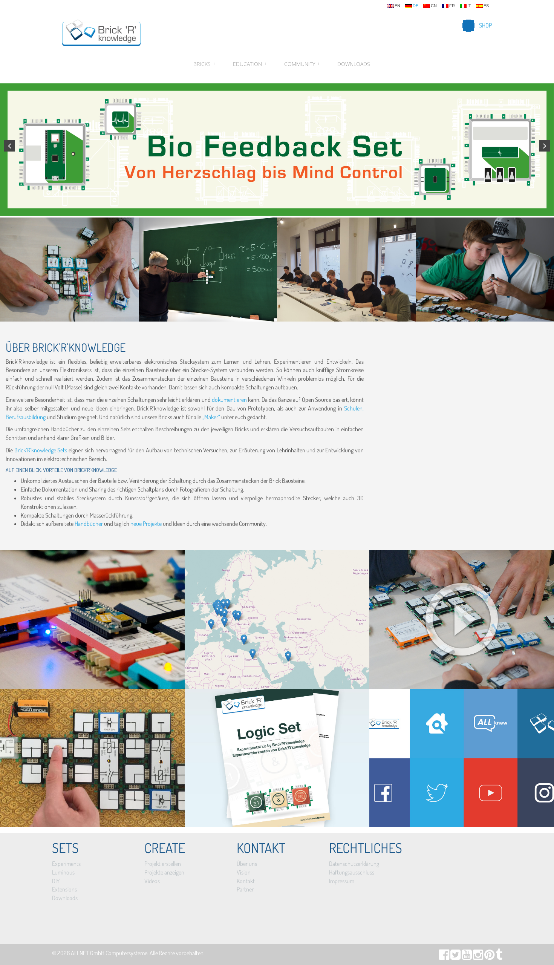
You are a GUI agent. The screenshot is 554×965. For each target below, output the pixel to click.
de (415, 6)
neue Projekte (146, 523)
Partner (245, 889)
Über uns (247, 863)
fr (452, 6)
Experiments (66, 863)
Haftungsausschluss (351, 872)
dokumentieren (229, 399)
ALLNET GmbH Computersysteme (109, 953)
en (397, 6)
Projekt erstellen (162, 863)
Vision (244, 872)
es (486, 6)
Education (250, 63)
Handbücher (89, 523)
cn (434, 6)
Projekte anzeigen (164, 872)
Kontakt (246, 881)
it (469, 6)
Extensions (64, 889)
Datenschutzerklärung (354, 863)
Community (302, 63)
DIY (56, 881)
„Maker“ (211, 417)
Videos (152, 881)
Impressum (341, 881)
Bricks (204, 63)
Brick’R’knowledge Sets (41, 450)
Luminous (63, 872)
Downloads (353, 63)
